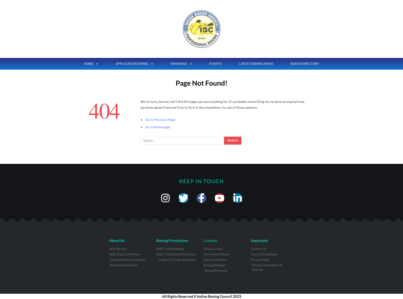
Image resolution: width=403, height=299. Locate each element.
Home (88, 64)
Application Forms (132, 64)
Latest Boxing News (256, 64)
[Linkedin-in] (237, 198)
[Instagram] (165, 198)
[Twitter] (183, 198)
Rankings (179, 64)
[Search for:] (182, 141)
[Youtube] (219, 198)
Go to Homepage (157, 127)
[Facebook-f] (201, 198)
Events (215, 64)
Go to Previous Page (160, 120)
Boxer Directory (304, 64)
